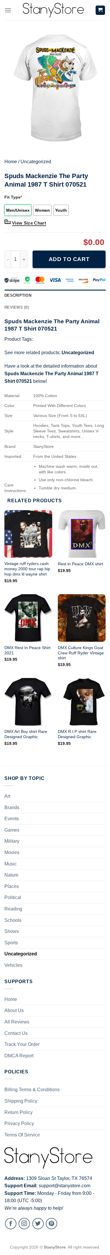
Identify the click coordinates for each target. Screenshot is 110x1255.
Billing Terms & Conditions (32, 1089)
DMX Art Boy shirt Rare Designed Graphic (25, 734)
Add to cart (69, 259)
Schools (12, 920)
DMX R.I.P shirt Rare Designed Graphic (77, 734)
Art (7, 796)
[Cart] (100, 10)
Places (11, 886)
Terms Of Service (22, 1134)
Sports (11, 942)
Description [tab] (17, 295)
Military (11, 841)
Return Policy (18, 1112)
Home (10, 161)
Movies (11, 852)
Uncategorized (36, 161)
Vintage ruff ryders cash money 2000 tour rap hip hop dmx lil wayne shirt (27, 569)
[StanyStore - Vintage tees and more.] (53, 10)
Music (10, 863)
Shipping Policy (20, 1100)
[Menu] (7, 10)
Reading (13, 908)
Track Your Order (22, 1044)
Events (11, 818)
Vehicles (13, 965)
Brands (11, 807)
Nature (11, 874)
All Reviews (16, 1021)
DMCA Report (18, 1055)
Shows (11, 931)
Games (11, 830)
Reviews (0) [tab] (16, 307)
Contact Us (16, 1033)
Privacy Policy (19, 1123)
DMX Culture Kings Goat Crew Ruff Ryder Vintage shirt (81, 653)
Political (12, 897)
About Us (14, 1010)
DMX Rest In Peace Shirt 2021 (27, 650)
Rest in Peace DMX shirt (80, 564)
